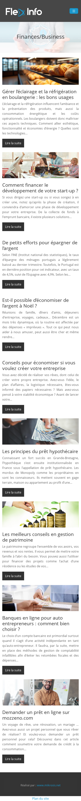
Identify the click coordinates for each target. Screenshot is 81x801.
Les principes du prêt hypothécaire (40, 451)
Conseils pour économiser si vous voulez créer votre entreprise (38, 365)
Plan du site (40, 798)
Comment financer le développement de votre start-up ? (40, 188)
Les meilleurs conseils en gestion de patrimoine (38, 537)
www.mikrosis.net (48, 785)
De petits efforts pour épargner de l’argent (39, 245)
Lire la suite (13, 143)
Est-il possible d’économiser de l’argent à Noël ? (35, 303)
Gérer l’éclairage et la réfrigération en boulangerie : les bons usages (39, 94)
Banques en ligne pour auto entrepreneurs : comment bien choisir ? (35, 623)
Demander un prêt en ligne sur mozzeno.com (36, 715)
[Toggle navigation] (74, 11)
